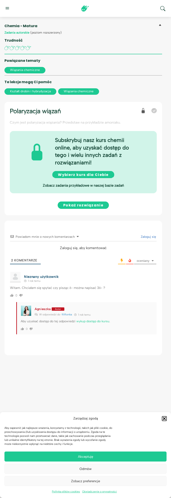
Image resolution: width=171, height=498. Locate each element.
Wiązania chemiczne (25, 70)
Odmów (85, 469)
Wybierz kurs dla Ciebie (83, 174)
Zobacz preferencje (85, 481)
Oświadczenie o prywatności (99, 491)
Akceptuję (85, 457)
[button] (164, 418)
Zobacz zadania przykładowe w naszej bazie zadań (83, 185)
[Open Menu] (7, 8)
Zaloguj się (148, 237)
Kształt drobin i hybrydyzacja (30, 91)
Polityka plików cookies (66, 491)
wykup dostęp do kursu (92, 321)
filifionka (67, 314)
